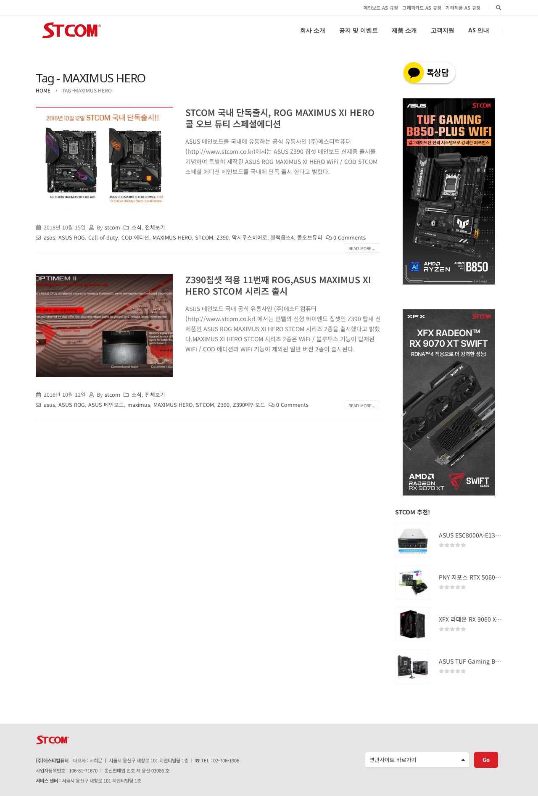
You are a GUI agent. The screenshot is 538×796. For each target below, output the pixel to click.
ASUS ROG (71, 237)
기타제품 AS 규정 (463, 7)
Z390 (222, 237)
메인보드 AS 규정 (381, 7)
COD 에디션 (135, 237)
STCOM (204, 237)
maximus (138, 405)
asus (49, 237)
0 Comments (349, 237)
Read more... (361, 248)
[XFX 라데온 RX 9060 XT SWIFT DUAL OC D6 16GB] (412, 624)
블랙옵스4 (282, 237)
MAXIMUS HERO (172, 237)
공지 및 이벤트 (358, 30)
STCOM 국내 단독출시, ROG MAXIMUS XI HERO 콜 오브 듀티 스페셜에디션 (279, 118)
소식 (137, 227)
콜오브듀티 (309, 237)
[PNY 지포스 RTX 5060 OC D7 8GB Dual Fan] (412, 582)
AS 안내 (478, 30)
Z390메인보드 (249, 405)
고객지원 (442, 30)
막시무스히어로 (249, 237)
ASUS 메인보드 (106, 405)
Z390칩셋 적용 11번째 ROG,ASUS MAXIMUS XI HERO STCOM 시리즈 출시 (278, 285)
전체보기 (155, 227)
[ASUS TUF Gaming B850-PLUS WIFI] (412, 666)
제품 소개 (404, 30)
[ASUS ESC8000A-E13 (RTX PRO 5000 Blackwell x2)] (412, 540)
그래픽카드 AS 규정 (421, 7)
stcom (112, 227)
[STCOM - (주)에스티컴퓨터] (71, 30)
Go (486, 760)
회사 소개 (312, 30)
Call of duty (103, 237)
